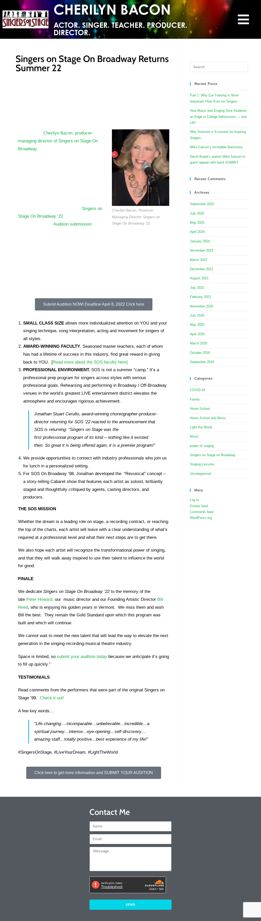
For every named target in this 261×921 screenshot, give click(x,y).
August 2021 (199, 278)
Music (194, 436)
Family (195, 399)
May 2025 (197, 223)
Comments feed (201, 512)
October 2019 (200, 353)
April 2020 (197, 334)
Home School (200, 408)
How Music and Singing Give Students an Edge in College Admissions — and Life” (218, 117)
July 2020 (197, 315)
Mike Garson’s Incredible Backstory (216, 147)
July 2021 (197, 288)
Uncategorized (200, 474)
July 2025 (197, 213)
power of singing (202, 446)
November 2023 (201, 250)
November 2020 (201, 306)
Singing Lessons (202, 464)
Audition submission (72, 224)
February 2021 (200, 297)
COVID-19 (197, 390)
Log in (194, 500)
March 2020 (198, 343)
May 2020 (197, 325)
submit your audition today (82, 656)
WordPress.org (201, 518)
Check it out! (52, 697)
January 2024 (200, 241)
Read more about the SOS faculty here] (90, 362)
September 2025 (202, 204)
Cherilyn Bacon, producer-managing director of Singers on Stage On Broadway (58, 141)
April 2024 (197, 232)
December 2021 (201, 269)
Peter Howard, (40, 599)
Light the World (201, 427)
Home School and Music (208, 418)
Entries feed (199, 506)
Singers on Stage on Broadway (213, 455)
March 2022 (198, 260)
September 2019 (202, 362)
